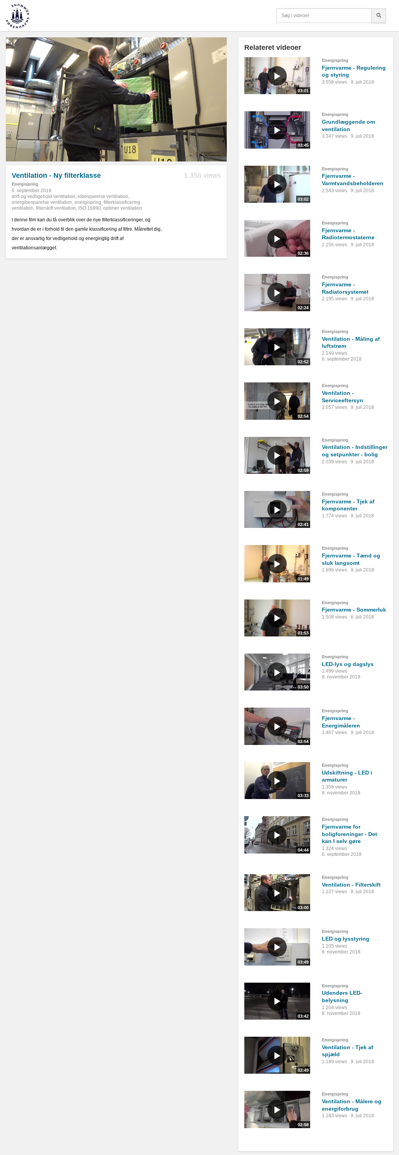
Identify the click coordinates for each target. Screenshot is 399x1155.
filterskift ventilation (56, 208)
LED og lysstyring (345, 939)
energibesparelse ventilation (42, 202)
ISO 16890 (89, 208)
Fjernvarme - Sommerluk (354, 609)
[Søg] (378, 15)
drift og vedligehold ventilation (43, 196)
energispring (87, 202)
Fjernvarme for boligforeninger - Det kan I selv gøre (349, 834)
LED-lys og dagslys (348, 664)
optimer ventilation (122, 208)
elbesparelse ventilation (103, 196)
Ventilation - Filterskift (351, 885)
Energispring (25, 184)
